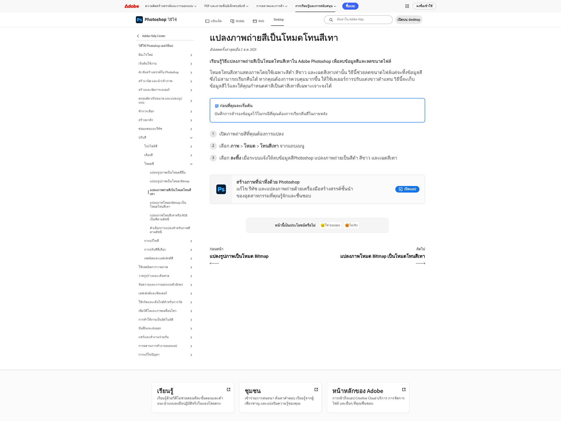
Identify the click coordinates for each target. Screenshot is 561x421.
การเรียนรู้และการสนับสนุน (314, 6)
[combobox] (358, 19)
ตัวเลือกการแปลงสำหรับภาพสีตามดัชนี (170, 230)
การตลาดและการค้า (270, 6)
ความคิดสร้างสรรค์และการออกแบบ (169, 6)
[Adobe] (132, 6)
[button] (407, 6)
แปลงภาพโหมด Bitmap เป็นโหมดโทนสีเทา (168, 205)
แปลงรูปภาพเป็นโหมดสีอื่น (168, 172)
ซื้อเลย (350, 6)
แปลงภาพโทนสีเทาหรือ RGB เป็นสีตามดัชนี (168, 217)
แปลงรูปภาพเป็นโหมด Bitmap (169, 181)
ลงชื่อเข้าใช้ (424, 6)
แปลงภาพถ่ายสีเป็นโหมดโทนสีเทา (170, 192)
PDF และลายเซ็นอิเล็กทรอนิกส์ (224, 6)
